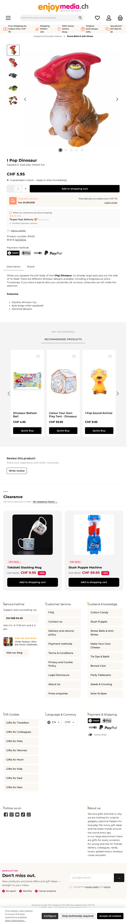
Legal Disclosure (58, 675)
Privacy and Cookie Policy (60, 664)
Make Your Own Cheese (101, 645)
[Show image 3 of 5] (71, 150)
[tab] (13, 266)
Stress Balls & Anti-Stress (102, 632)
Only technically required (77, 916)
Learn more (110, 202)
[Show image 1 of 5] (60, 150)
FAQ (51, 612)
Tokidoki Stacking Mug (24, 567)
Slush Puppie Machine (85, 567)
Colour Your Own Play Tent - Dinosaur (63, 414)
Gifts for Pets (14, 741)
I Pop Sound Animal (98, 413)
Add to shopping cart (75, 188)
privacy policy (92, 887)
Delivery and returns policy (61, 632)
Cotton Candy (99, 612)
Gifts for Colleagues (18, 731)
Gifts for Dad (14, 778)
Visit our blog (14, 652)
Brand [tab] (30, 266)
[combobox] (48, 18)
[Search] (80, 18)
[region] (63, 99)
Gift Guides (11, 714)
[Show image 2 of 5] (65, 150)
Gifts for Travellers (17, 722)
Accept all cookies (110, 916)
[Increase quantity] (25, 188)
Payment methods (60, 643)
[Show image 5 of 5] (82, 150)
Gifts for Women (16, 750)
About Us (54, 684)
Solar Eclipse (99, 693)
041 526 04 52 (14, 618)
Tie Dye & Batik (100, 656)
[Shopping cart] (119, 17)
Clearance (13, 497)
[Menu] (8, 17)
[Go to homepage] (63, 7)
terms (107, 887)
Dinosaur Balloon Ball (25, 414)
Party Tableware (101, 675)
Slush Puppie (99, 621)
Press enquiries (58, 693)
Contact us (55, 621)
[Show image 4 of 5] (76, 150)
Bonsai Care (98, 665)
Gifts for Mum (15, 759)
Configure (50, 916)
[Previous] (25, 99)
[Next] (117, 99)
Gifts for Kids (14, 768)
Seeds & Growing (101, 684)
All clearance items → (45, 501)
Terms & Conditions (60, 653)
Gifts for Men (14, 787)
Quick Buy (27, 430)
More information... (15, 920)
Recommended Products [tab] (63, 339)
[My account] (109, 17)
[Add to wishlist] (38, 356)
